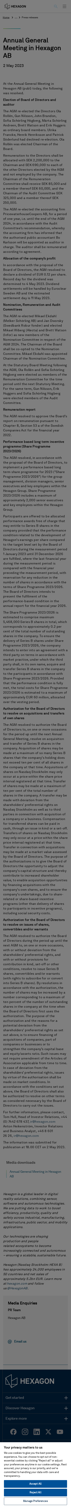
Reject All (35, 1492)
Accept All (35, 1484)
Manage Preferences (35, 1501)
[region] (35, 1474)
